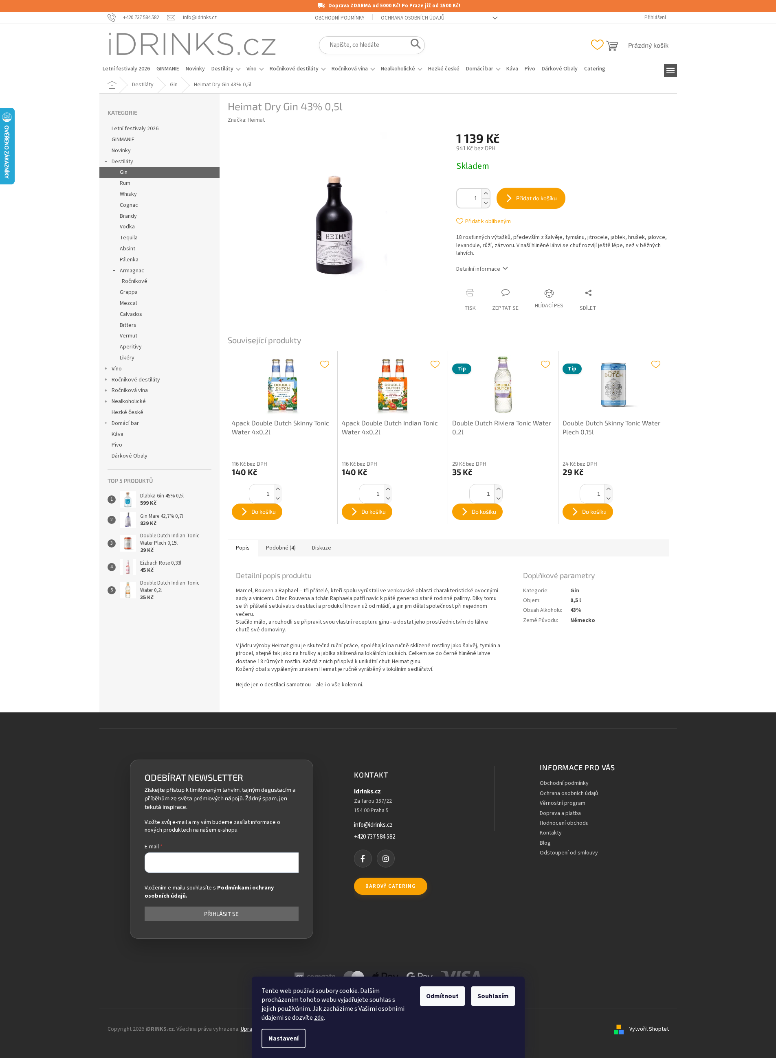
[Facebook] (363, 858)
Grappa (129, 292)
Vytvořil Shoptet (649, 1029)
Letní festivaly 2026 (135, 129)
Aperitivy (131, 347)
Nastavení (283, 1038)
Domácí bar (125, 423)
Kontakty (551, 833)
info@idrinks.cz (373, 825)
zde (319, 1017)
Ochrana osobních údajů (412, 18)
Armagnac (132, 271)
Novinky (121, 151)
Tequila (129, 238)
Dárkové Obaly (129, 456)
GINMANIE (123, 140)
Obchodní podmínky (340, 18)
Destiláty (122, 162)
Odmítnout (442, 996)
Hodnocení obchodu (564, 823)
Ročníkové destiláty (136, 380)
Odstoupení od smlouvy (569, 853)
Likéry (127, 358)
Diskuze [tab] (321, 548)
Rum (125, 183)
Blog (545, 843)
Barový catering (390, 886)
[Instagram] (386, 858)
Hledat (413, 46)
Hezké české (127, 412)
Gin (124, 172)
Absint (127, 249)
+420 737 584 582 (374, 837)
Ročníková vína (130, 390)
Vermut (128, 336)
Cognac (129, 205)
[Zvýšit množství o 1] (485, 193)
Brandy (128, 216)
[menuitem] (126, 69)
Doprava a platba (560, 813)
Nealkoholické (129, 401)
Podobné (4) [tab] (281, 548)
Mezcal (128, 303)
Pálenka (129, 260)
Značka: (246, 120)
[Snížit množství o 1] (485, 203)
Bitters (128, 325)
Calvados (131, 314)
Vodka (127, 227)
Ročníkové (134, 281)
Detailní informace (478, 269)
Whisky (128, 194)
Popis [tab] (243, 548)
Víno (117, 369)
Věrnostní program (562, 803)
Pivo (117, 445)
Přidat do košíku (536, 198)
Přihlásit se (221, 913)
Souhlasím (493, 996)
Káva (117, 434)
